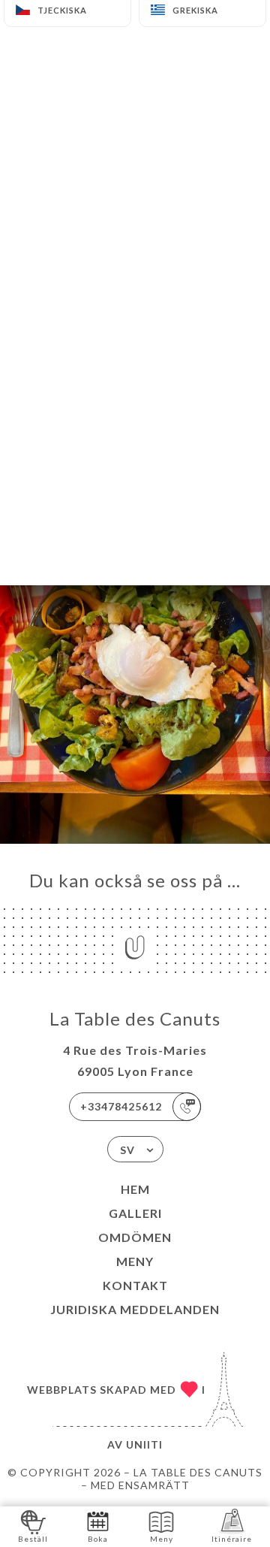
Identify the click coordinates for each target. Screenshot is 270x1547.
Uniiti (144, 1444)
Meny (135, 1261)
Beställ (33, 1538)
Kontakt (135, 1285)
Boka (98, 1538)
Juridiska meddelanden (135, 1309)
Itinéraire (232, 1538)
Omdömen (135, 1237)
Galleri (135, 1213)
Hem (135, 1189)
